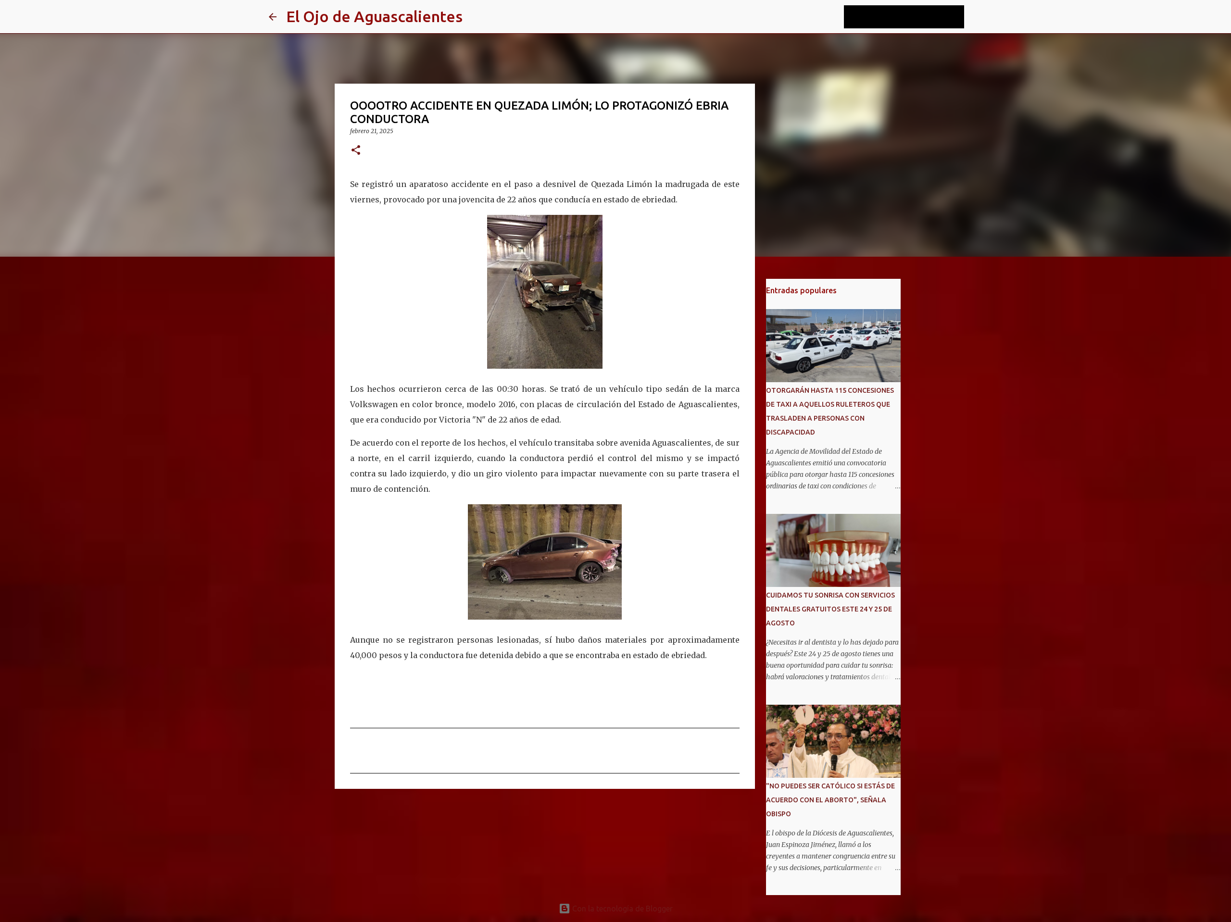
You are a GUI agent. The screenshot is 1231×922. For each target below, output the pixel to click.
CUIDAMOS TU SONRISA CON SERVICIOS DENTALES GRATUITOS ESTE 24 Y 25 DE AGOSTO (830, 609)
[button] (356, 150)
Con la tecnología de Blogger (621, 908)
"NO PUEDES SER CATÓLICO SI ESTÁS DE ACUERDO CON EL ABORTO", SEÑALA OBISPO (830, 800)
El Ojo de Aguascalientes (374, 16)
